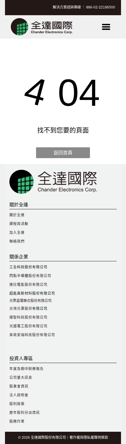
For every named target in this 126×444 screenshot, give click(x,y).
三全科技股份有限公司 (28, 267)
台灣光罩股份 (20, 309)
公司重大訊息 (20, 378)
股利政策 (17, 404)
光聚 (12, 301)
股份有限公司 (43, 335)
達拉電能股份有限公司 (28, 285)
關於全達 (17, 215)
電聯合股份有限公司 (36, 301)
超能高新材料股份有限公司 (32, 293)
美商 (13, 335)
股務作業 (17, 421)
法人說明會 (18, 395)
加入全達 (17, 233)
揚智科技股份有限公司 (28, 317)
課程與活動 (18, 224)
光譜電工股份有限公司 (28, 326)
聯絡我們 (17, 241)
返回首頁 (63, 152)
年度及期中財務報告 (26, 369)
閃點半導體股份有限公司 (30, 276)
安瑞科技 (24, 335)
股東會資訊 (18, 386)
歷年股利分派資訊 (24, 413)
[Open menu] (106, 27)
